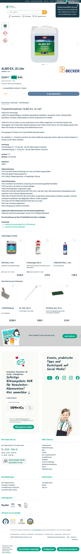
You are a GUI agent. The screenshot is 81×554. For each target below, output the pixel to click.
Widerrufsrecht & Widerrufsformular (56, 537)
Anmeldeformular (47, 457)
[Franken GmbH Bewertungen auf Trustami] (18, 521)
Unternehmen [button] (47, 477)
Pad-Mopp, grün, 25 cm (54, 308)
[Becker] (70, 69)
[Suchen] (44, 12)
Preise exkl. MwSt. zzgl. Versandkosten (11, 84)
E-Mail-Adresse (11, 398)
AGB (24, 420)
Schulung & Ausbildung (8, 485)
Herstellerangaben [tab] (24, 103)
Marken (44, 485)
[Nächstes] (77, 44)
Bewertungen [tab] (14, 103)
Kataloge (27, 1)
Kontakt (52, 1)
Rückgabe (45, 459)
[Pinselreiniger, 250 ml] (38, 247)
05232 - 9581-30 (11, 449)
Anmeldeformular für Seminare (10, 487)
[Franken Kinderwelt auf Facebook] (57, 378)
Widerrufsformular (47, 469)
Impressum (73, 537)
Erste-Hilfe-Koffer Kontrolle (9, 490)
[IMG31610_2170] (45, 44)
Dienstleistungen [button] (7, 477)
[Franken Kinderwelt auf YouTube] (49, 378)
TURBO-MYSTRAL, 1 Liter (62, 263)
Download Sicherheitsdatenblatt (15, 227)
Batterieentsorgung (47, 448)
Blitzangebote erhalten (23, 427)
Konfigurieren (49, 549)
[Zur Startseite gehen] (11, 7)
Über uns (46, 1)
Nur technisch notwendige (29, 549)
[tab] (5, 102)
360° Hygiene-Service (7, 483)
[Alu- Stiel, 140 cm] (31, 293)
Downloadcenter (46, 445)
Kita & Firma (71, 1)
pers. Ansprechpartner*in (49, 455)
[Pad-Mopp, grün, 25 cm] (57, 293)
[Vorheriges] (11, 44)
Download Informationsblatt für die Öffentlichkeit (20, 224)
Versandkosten (37, 530)
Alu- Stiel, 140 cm (25, 308)
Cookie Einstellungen (48, 462)
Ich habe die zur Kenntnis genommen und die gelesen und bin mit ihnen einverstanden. (21, 420)
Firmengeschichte (47, 483)
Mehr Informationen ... (7, 552)
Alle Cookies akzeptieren (68, 549)
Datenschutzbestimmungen (22, 419)
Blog (43, 450)
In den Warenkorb (53, 94)
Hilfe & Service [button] (47, 439)
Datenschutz (75, 539)
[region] (40, 44)
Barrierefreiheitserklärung (49, 464)
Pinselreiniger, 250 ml (34, 263)
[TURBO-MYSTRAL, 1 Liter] (65, 247)
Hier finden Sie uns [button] (8, 439)
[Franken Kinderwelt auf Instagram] (64, 378)
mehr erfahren (70, 336)
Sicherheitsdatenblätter (36, 1)
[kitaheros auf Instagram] (70, 378)
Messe (44, 467)
